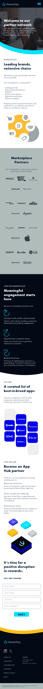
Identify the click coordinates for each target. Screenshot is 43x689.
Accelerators (9, 665)
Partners (7, 669)
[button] (39, 3)
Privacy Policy (9, 673)
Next (21, 614)
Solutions (8, 661)
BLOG (6, 677)
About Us (7, 657)
